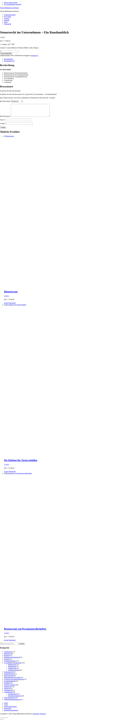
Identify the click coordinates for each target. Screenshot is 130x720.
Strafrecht (7, 688)
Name (2, 120)
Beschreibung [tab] (8, 59)
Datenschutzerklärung (11, 710)
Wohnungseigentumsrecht (12, 699)
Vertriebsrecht (8, 692)
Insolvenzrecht (8, 675)
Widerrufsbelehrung (10, 706)
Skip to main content (10, 2)
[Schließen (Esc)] (7, 717)
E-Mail (3, 123)
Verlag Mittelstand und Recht (9, 8)
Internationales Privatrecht (12, 677)
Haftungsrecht (8, 672)
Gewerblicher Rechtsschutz (13, 663)
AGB (6, 705)
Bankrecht (7, 653)
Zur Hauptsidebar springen (12, 4)
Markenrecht (12, 664)
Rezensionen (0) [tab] (9, 61)
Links (6, 703)
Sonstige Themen (9, 685)
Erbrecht (7, 659)
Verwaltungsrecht (9, 697)
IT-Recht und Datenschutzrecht (14, 679)
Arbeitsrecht (8, 652)
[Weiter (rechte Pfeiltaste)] (3, 719)
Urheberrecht (12, 668)
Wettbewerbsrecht (14, 670)
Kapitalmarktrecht (10, 681)
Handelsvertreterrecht (15, 696)
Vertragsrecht (8, 690)
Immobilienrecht (9, 674)
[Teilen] (5, 717)
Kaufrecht (7, 683)
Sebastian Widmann (39, 714)
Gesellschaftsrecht (10, 661)
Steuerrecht (34, 55)
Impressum (7, 708)
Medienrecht (12, 666)
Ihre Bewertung (5, 101)
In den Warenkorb (6, 53)
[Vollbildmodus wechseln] (3, 717)
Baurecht (7, 655)
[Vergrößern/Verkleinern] (1, 717)
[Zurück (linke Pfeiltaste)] (1, 719)
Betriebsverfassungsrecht (12, 657)
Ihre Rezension (5, 116)
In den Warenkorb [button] (10, 303)
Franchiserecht (12, 694)
